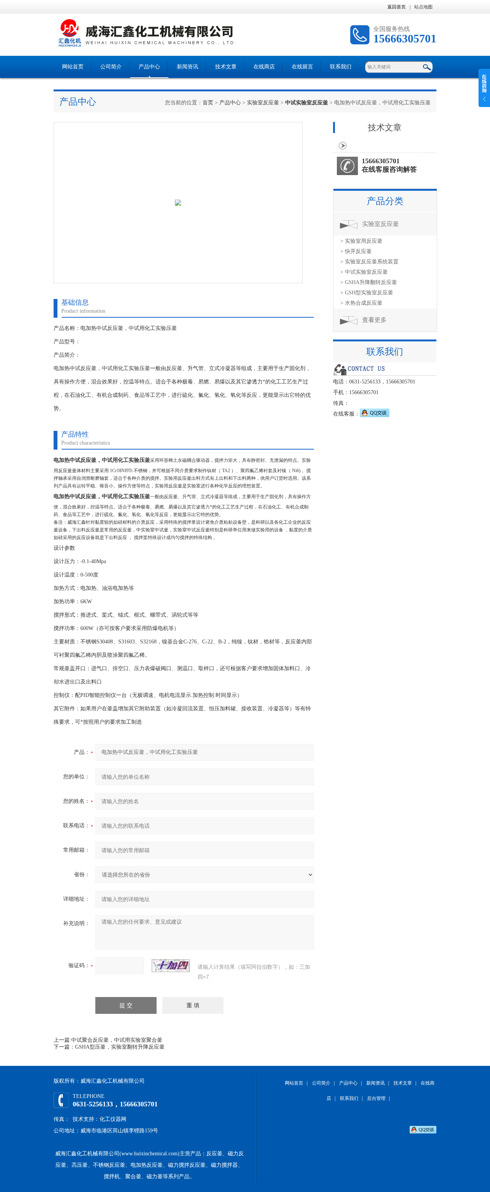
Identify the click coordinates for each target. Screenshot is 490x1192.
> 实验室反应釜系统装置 (369, 262)
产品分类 (385, 201)
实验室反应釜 (263, 103)
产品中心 (149, 67)
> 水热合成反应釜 (361, 303)
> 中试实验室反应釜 (364, 272)
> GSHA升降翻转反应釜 (368, 282)
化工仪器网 (113, 1119)
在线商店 (264, 67)
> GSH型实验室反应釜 (366, 293)
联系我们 (340, 67)
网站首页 (72, 67)
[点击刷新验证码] (171, 965)
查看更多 (374, 320)
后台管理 (376, 1098)
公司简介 (111, 67)
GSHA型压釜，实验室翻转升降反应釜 (120, 1047)
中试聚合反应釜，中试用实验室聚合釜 (116, 1040)
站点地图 (423, 7)
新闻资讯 (187, 67)
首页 (208, 103)
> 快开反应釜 (356, 251)
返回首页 (396, 7)
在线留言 (302, 67)
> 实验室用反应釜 (361, 241)
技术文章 (226, 67)
